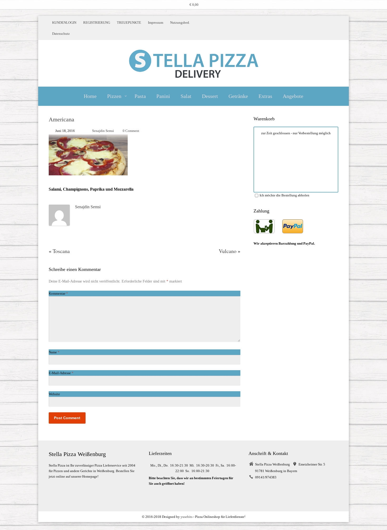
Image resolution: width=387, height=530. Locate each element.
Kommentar (58, 293)
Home (90, 96)
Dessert (210, 96)
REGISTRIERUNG (96, 22)
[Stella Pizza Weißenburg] (193, 63)
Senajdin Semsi (103, 131)
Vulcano (227, 251)
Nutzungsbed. (180, 22)
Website (54, 394)
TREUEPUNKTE (129, 22)
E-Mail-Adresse (61, 373)
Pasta (140, 96)
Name (54, 352)
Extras (265, 96)
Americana (61, 119)
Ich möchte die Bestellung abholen (284, 195)
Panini (163, 96)
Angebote (293, 96)
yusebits (186, 517)
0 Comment (131, 131)
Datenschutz (61, 34)
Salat (186, 96)
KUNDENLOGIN (64, 22)
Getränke (238, 96)
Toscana (61, 251)
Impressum (155, 22)
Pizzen (114, 96)
